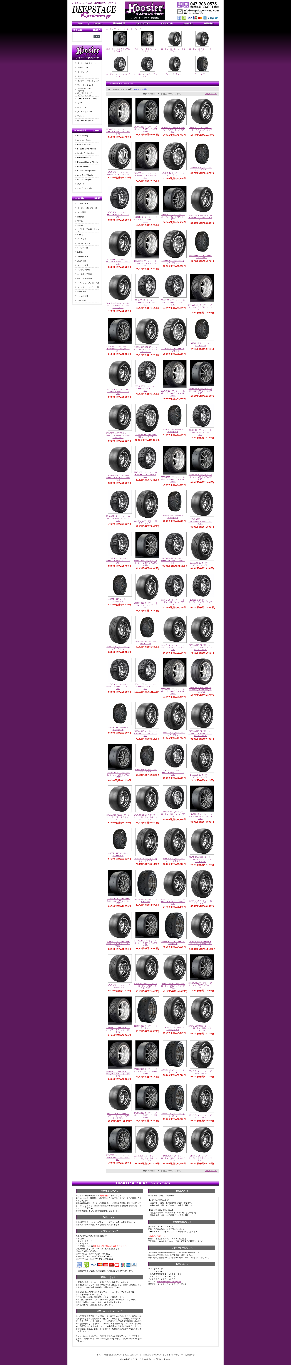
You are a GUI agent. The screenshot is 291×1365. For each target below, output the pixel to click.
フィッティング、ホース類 (88, 283)
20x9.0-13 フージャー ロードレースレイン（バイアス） (200, 432)
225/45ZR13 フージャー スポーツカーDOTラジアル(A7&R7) (118, 348)
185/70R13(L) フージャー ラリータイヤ (173, 430)
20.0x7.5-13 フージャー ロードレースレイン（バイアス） (146, 302)
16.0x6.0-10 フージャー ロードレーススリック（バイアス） (173, 130)
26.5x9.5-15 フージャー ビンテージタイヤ (118, 648)
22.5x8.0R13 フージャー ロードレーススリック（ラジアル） (201, 521)
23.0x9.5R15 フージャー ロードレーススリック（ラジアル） (173, 901)
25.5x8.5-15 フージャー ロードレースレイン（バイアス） (172, 772)
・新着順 (143, 89)
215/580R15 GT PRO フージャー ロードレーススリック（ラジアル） (200, 733)
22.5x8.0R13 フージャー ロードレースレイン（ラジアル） (146, 388)
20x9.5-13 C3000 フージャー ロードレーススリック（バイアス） (200, 1028)
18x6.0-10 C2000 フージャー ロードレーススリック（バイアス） (118, 305)
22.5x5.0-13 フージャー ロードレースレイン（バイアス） (118, 686)
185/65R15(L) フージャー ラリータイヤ (118, 600)
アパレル (81, 116)
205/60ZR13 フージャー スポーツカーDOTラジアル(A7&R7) (173, 217)
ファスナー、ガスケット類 (88, 287)
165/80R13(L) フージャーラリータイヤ (200, 257)
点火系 (80, 225)
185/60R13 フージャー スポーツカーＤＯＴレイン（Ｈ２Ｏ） (118, 131)
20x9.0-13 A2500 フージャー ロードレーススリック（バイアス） (145, 986)
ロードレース (82, 72)
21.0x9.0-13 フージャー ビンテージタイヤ (172, 350)
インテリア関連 (83, 270)
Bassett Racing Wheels (86, 171)
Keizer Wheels (83, 166)
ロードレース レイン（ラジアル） (145, 75)
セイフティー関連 (84, 278)
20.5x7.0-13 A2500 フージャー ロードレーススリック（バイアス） (118, 817)
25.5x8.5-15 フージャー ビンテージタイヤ (145, 522)
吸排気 (80, 235)
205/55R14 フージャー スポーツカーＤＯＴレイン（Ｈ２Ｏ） (200, 307)
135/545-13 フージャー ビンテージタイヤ (173, 174)
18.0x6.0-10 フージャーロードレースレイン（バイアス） (118, 173)
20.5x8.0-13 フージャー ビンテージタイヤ (118, 986)
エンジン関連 (82, 203)
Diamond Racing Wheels (87, 162)
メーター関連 (82, 265)
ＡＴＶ (80, 103)
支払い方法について (133, 1355)
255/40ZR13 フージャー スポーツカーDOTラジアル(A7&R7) (200, 477)
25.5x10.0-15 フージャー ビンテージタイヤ (201, 564)
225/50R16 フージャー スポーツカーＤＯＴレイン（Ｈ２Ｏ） (173, 691)
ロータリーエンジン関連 (87, 208)
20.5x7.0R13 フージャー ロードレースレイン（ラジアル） (173, 302)
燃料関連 (81, 217)
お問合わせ (189, 1355)
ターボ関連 (81, 212)
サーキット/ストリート (86, 63)
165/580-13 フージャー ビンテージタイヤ (173, 262)
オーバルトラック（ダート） (84, 89)
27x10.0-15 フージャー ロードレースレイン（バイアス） (173, 814)
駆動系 (80, 252)
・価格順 (135, 89)
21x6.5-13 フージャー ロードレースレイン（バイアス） (145, 474)
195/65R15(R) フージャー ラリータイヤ (146, 642)
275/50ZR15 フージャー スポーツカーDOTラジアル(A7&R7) (145, 1115)
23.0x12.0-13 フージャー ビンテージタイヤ (146, 436)
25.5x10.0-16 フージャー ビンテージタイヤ (174, 860)
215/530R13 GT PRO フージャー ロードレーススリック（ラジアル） (200, 647)
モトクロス (81, 107)
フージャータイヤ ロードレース (127, 29)
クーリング (81, 239)
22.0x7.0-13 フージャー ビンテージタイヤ (200, 1072)
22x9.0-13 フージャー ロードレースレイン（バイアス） (172, 602)
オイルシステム (83, 243)
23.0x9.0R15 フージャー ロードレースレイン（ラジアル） (118, 518)
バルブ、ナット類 (84, 188)
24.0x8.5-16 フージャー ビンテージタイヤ (145, 860)
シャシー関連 (82, 248)
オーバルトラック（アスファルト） (84, 94)
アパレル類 (81, 300)
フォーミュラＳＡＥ (85, 85)
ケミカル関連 (82, 296)
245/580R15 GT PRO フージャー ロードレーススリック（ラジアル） (145, 817)
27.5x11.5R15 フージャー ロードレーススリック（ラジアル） (173, 986)
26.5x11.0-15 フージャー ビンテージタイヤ (174, 734)
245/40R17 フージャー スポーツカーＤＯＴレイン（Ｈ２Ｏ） (118, 1073)
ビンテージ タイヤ (173, 74)
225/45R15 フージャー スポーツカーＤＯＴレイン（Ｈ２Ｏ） (173, 479)
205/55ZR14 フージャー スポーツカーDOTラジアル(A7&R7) (145, 563)
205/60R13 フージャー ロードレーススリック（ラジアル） (118, 261)
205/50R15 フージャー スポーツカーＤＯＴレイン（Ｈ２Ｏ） (173, 393)
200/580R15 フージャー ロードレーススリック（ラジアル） (145, 733)
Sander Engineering (85, 153)
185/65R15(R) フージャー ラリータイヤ (173, 516)
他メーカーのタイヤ (85, 120)
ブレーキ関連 (82, 256)
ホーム (109, 29)
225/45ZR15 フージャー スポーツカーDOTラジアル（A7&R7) (200, 816)
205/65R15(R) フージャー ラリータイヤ (146, 771)
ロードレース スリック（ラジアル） (200, 50)
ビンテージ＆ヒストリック (88, 81)
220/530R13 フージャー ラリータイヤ (145, 1027)
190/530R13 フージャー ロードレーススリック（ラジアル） (145, 605)
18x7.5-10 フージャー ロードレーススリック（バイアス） (118, 391)
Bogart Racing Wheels (86, 149)
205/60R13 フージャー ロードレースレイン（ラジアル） (145, 263)
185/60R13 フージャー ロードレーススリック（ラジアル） (200, 130)
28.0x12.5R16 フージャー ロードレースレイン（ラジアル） (146, 686)
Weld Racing (82, 136)
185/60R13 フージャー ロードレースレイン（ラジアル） (145, 175)
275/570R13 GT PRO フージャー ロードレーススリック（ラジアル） (118, 435)
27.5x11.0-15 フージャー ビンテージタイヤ (201, 776)
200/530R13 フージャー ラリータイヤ (145, 900)
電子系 (80, 221)
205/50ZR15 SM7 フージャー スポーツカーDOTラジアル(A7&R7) (200, 690)
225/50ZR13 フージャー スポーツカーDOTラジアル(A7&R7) (200, 391)
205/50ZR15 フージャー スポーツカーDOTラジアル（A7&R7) (118, 775)
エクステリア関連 (84, 274)
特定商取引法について (113, 1355)
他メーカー (81, 184)
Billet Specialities (84, 144)
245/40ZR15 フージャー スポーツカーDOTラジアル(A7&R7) (145, 943)
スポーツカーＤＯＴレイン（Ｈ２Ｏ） (145, 50)
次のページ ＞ (211, 94)
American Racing (84, 140)
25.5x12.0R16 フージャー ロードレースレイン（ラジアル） (201, 602)
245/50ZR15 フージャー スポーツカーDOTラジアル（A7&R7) (200, 985)
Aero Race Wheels (85, 175)
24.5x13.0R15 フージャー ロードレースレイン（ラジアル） (173, 560)
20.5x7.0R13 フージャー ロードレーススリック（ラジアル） (118, 477)
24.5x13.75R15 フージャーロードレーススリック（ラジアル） (200, 944)
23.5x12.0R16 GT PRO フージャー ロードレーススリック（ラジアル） (145, 1158)
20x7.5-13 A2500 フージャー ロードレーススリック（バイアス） (200, 859)
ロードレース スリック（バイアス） (173, 50)
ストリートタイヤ (84, 112)
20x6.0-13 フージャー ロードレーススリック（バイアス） (173, 647)
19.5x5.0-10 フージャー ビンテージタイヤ (200, 1116)
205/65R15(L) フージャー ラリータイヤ (118, 854)
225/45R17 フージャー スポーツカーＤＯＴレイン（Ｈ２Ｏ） (118, 1030)
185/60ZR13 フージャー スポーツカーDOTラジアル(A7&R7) (145, 129)
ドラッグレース (83, 67)
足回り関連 (81, 261)
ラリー (81, 76)
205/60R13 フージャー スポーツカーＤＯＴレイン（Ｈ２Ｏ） (145, 219)
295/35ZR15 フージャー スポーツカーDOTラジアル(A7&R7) (118, 1157)
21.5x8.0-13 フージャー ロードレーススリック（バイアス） (201, 1158)
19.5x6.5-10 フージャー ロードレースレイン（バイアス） (118, 214)
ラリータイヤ (200, 74)
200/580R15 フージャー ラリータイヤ (173, 1115)
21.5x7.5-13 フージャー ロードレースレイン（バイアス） (118, 560)
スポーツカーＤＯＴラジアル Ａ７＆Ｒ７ (119, 50)
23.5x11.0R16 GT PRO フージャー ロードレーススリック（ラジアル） (118, 1116)
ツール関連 (81, 292)
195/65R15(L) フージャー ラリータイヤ (118, 728)
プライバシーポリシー (174, 1355)
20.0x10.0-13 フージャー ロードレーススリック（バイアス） (173, 1158)
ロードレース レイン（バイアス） (118, 75)
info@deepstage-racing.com (169, 1282)
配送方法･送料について (153, 1355)
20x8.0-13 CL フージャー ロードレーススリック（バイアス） (118, 944)
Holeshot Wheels (84, 158)
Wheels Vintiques (84, 180)
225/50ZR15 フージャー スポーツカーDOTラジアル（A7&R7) (118, 901)
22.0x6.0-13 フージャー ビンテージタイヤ (172, 1028)
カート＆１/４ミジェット (87, 99)
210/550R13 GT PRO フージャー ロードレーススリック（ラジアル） (145, 349)
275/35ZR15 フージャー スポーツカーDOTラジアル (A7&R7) (145, 1071)
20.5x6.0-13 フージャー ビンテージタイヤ (200, 902)
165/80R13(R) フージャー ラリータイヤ (201, 169)
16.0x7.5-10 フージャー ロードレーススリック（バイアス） (200, 217)
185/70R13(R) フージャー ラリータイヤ (201, 344)
